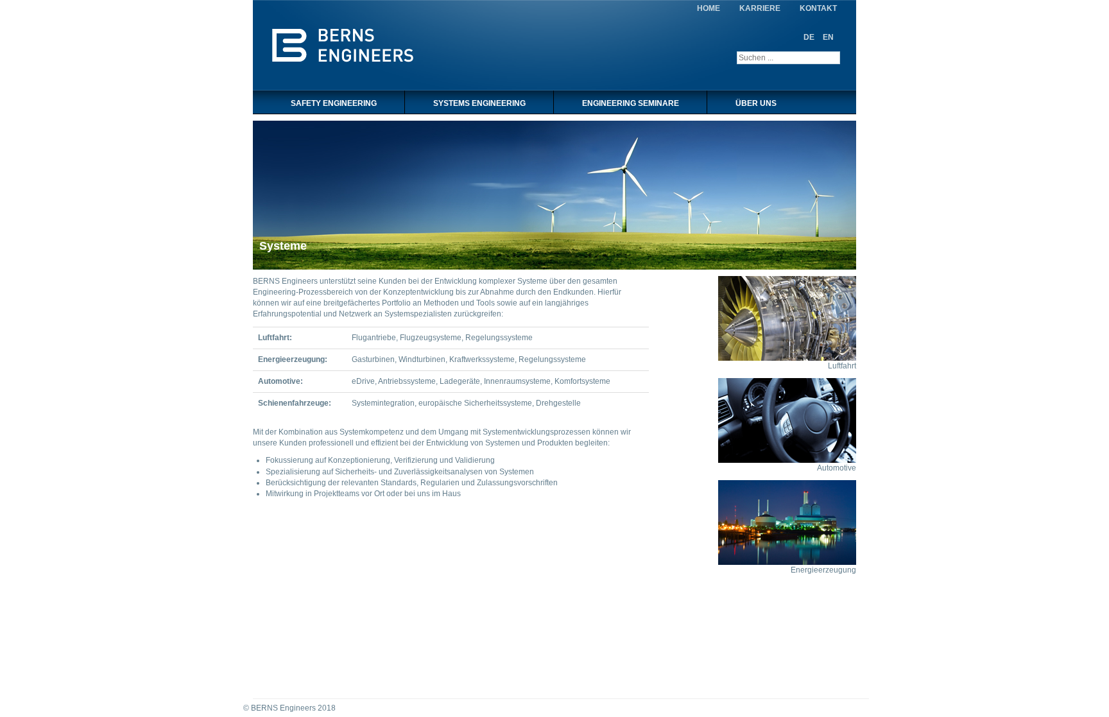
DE (810, 37)
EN (828, 37)
